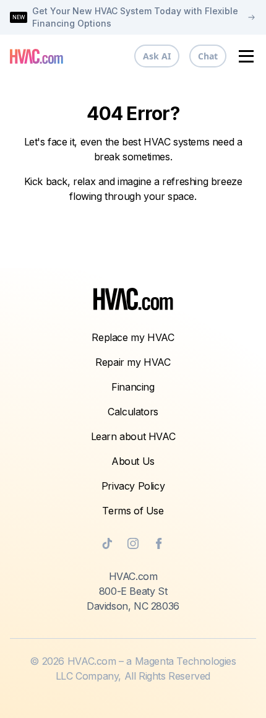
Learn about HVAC (133, 436)
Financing (132, 387)
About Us (133, 461)
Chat (208, 56)
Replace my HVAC (133, 337)
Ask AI (157, 56)
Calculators (133, 411)
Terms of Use (132, 510)
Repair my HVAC (132, 362)
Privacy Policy (133, 486)
